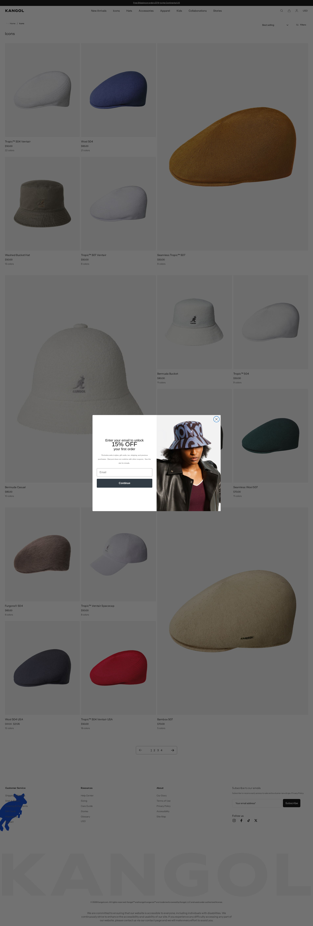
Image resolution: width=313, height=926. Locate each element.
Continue (124, 483)
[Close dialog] (216, 419)
